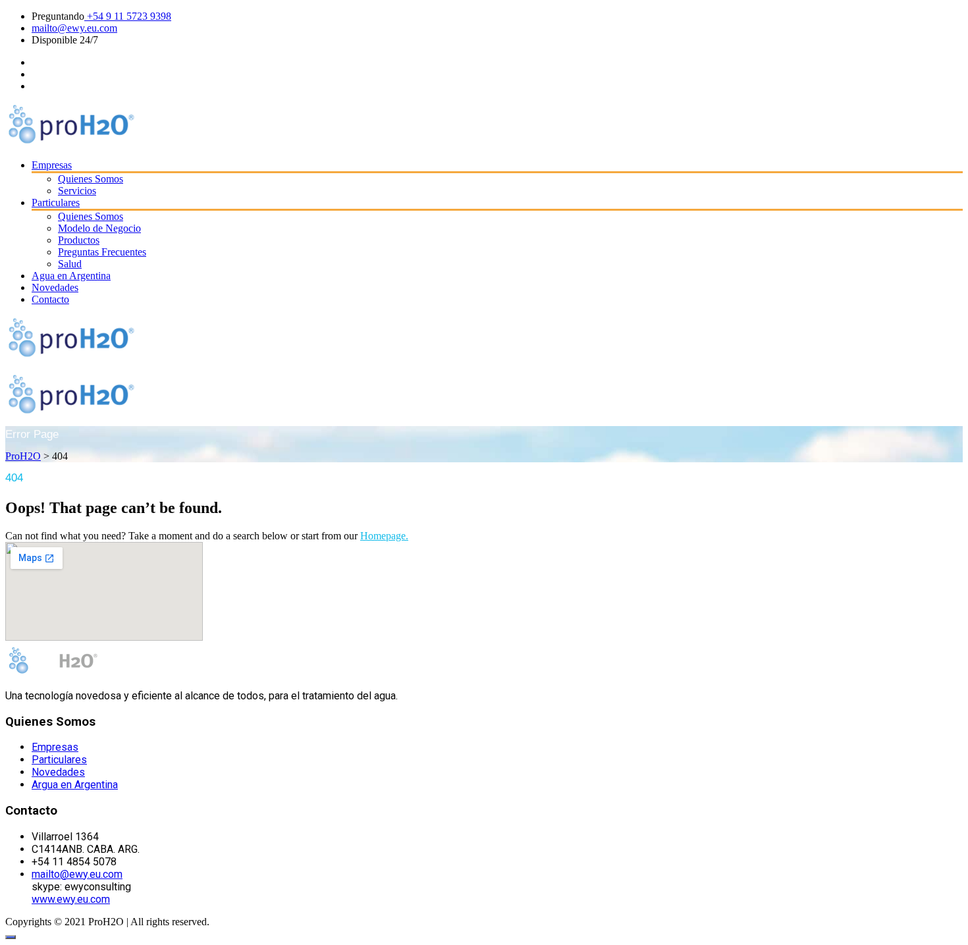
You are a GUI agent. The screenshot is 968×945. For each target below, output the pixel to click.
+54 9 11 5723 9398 (127, 16)
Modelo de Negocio (99, 228)
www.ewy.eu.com (71, 899)
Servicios (77, 190)
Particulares (56, 202)
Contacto (50, 299)
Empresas (52, 165)
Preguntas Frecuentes (102, 251)
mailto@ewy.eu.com (74, 28)
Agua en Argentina (71, 275)
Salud (70, 263)
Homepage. (384, 535)
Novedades (55, 287)
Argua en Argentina (75, 784)
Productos (78, 240)
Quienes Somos (90, 178)
